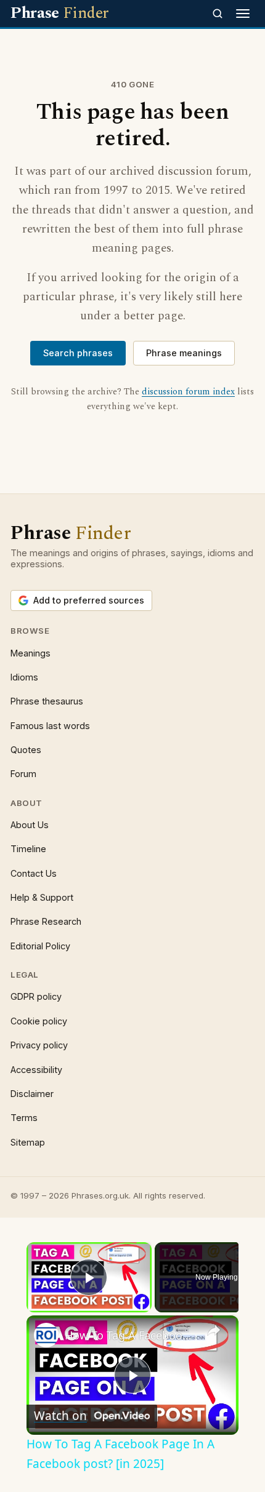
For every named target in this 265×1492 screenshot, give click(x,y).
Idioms (24, 677)
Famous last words (50, 725)
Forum (23, 773)
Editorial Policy (40, 946)
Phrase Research (45, 921)
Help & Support (41, 897)
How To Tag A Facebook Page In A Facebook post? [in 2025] (131, 1335)
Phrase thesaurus (46, 701)
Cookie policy (38, 1021)
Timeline (28, 849)
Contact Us (33, 873)
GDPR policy (36, 996)
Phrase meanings (184, 353)
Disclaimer (32, 1093)
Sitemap (27, 1142)
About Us (29, 825)
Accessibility (36, 1069)
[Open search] (217, 13)
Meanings (30, 653)
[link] (46, 1335)
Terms (24, 1117)
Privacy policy (39, 1045)
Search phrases (78, 353)
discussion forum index (188, 392)
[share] (214, 1330)
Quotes (25, 749)
